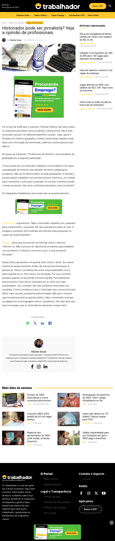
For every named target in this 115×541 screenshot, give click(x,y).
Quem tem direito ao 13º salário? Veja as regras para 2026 (95, 416)
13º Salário (87, 423)
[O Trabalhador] (57, 6)
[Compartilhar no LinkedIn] (43, 324)
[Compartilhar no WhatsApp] (28, 323)
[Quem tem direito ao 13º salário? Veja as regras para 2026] (69, 419)
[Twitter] (96, 493)
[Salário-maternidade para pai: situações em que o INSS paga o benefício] (69, 438)
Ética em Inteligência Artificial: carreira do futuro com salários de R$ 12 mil (96, 37)
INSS (29, 404)
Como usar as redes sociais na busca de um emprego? (95, 103)
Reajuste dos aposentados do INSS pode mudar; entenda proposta (38, 437)
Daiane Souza (15, 40)
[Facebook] (32, 366)
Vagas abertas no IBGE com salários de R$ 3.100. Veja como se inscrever (96, 87)
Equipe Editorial (52, 484)
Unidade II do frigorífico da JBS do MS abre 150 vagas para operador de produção (96, 56)
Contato (86, 478)
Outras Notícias (86, 77)
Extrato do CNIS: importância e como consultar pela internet (39, 397)
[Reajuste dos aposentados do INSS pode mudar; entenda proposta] (13, 438)
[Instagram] (39, 366)
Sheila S (6, 242)
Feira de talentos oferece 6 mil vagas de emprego (96, 72)
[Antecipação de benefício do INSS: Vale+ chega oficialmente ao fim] (69, 400)
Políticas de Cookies (55, 507)
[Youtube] (103, 493)
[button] (110, 6)
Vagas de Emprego (35, 22)
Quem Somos (51, 478)
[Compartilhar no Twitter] (35, 324)
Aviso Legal (50, 512)
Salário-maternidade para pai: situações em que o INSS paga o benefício (96, 435)
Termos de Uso (52, 496)
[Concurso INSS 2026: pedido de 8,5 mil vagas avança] (13, 419)
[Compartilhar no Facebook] (50, 324)
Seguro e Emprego (16, 22)
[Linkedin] (45, 366)
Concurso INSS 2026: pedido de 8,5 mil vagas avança (39, 416)
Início (4, 22)
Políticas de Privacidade (57, 502)
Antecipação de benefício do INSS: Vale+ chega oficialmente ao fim (96, 397)
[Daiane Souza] (4, 40)
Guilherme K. (9, 223)
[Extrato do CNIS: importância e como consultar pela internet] (13, 400)
